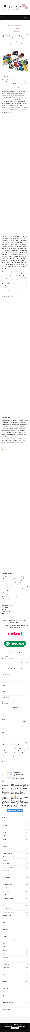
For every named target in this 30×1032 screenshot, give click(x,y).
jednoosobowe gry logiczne (15, 919)
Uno (15, 995)
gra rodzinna (8, 28)
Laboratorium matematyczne (15, 940)
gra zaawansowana (15, 898)
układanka (15, 988)
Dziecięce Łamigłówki (15, 856)
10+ (15, 822)
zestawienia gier (15, 1009)
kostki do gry (15, 933)
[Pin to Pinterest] (17, 652)
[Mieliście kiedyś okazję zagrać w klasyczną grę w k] (15, 785)
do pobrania (15, 843)
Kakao (23, 39)
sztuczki (15, 985)
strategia (15, 981)
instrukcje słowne (15, 915)
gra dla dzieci (15, 863)
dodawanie (15, 846)
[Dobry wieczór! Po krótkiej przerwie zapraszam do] (15, 794)
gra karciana (15, 881)
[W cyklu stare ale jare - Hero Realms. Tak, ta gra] (15, 803)
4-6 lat (15, 829)
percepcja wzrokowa (15, 971)
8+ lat (15, 836)
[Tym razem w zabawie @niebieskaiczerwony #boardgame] (24, 785)
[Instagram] (24, 18)
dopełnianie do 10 (15, 853)
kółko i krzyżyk (15, 929)
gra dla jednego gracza (15, 867)
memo (15, 953)
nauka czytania (15, 964)
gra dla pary (15, 870)
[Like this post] (12, 652)
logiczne (15, 950)
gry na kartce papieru (15, 912)
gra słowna (15, 895)
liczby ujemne (15, 947)
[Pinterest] (26, 18)
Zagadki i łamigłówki (15, 1005)
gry (13, 28)
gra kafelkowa (15, 877)
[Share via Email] (19, 652)
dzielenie (15, 860)
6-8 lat (15, 832)
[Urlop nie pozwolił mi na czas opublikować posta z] (6, 785)
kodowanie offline (15, 926)
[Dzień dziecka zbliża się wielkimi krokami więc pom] (6, 803)
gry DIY (15, 905)
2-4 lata (15, 825)
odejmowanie (15, 967)
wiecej (23, 1026)
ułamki (15, 992)
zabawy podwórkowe (15, 1002)
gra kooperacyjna (15, 884)
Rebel (17, 28)
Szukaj (3, 719)
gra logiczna (15, 888)
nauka (15, 960)
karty (15, 922)
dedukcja (15, 839)
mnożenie (15, 957)
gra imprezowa (15, 874)
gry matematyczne (15, 908)
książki (15, 936)
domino (15, 850)
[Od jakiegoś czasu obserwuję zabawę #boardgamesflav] (24, 794)
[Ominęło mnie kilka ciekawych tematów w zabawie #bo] (6, 794)
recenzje (22, 28)
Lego (15, 943)
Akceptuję (15, 1028)
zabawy (15, 999)
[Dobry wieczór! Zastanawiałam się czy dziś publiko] (24, 803)
